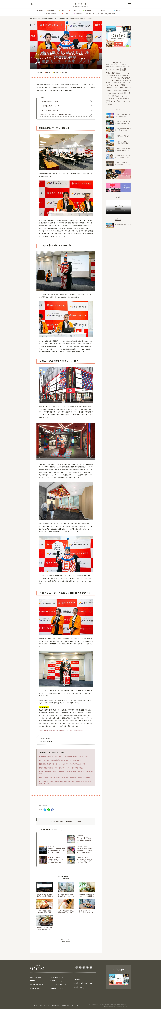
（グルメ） (36, 977)
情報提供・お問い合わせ (67, 1005)
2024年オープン (110, 66)
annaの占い (111, 69)
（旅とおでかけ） (37, 984)
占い (111, 90)
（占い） (35, 988)
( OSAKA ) (64, 72)
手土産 (120, 93)
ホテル (118, 87)
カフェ (122, 83)
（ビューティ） (56, 981)
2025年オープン (71, 821)
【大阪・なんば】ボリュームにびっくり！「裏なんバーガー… (87, 911)
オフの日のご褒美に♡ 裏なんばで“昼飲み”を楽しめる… (44, 911)
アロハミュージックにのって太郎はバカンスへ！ (55, 115)
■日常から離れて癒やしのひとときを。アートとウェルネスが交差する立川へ (62, 768)
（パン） (34, 981)
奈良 (110, 13)
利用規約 (77, 1005)
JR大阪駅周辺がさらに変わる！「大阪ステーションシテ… (66, 895)
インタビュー (127, 80)
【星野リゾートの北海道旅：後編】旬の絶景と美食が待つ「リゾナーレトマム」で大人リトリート (56, 850)
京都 (102, 13)
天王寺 (113, 93)
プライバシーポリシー (45, 1005)
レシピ (128, 87)
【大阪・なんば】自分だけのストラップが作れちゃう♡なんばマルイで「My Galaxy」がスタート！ (85, 850)
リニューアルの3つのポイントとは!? (52, 110)
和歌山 (115, 13)
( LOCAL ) (56, 72)
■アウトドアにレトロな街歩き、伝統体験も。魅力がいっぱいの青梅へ (60, 760)
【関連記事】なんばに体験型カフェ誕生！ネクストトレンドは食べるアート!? (61, 730)
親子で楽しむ (126, 98)
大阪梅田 (110, 93)
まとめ (124, 75)
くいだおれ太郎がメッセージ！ (50, 106)
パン (114, 88)
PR (118, 70)
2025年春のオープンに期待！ (49, 101)
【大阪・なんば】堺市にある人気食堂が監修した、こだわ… (66, 911)
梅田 (117, 99)
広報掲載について (56, 1005)
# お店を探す (77, 979)
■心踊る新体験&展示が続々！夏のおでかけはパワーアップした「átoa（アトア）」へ (63, 764)
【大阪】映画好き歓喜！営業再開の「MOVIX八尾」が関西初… (44, 895)
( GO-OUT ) (49, 72)
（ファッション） (57, 988)
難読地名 (110, 104)
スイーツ (112, 85)
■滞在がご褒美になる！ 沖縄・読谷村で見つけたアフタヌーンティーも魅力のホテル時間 (65, 777)
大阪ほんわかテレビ (123, 90)
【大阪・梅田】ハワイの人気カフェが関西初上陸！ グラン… (44, 928)
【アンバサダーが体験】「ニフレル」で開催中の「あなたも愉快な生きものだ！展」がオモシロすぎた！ (85, 839)
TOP (31, 18)
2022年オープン (125, 65)
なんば (79, 821)
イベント (119, 80)
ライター (123, 88)
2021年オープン (117, 64)
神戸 (121, 98)
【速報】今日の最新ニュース (58, 821)
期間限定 (112, 99)
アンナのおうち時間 (119, 78)
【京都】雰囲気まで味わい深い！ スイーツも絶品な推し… (87, 895)
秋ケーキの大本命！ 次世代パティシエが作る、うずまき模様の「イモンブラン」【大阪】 (84, 860)
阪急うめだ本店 (122, 101)
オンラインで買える (112, 83)
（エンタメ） (59, 977)
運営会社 (36, 1005)
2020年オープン (109, 65)
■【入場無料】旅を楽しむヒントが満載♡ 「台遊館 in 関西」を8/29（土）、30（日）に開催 (63, 756)
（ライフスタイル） (58, 984)
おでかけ (36, 18)
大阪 (93, 13)
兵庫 (98, 13)
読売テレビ (112, 101)
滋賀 (106, 13)
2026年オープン (126, 66)
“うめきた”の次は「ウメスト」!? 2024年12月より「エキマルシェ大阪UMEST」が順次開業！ (56, 860)
